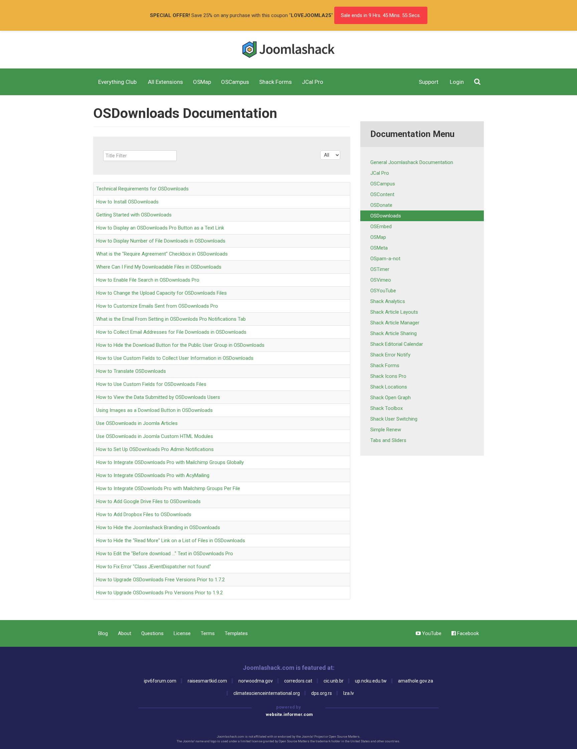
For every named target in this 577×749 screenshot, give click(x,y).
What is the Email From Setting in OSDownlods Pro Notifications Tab (171, 319)
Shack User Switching (393, 419)
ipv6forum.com (160, 681)
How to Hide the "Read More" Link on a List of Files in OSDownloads (170, 541)
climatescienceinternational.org (266, 693)
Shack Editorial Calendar (396, 344)
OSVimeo (380, 280)
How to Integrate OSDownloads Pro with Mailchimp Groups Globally (170, 462)
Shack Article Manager (394, 323)
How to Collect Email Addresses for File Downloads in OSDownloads (171, 332)
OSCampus (382, 184)
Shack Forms (384, 365)
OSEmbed (381, 226)
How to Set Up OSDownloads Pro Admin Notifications (155, 449)
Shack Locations (388, 387)
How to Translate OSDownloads (131, 371)
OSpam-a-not (385, 259)
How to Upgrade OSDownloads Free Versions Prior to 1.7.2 (160, 580)
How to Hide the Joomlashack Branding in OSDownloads (158, 528)
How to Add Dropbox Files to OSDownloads (143, 514)
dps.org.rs (321, 693)
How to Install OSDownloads (127, 202)
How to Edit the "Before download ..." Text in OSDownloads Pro (164, 554)
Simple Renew (385, 430)
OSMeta (379, 248)
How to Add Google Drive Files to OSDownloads (148, 501)
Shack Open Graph (390, 398)
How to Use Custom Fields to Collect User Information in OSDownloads (174, 358)
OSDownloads (385, 216)
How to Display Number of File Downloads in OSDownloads (160, 241)
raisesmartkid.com (207, 681)
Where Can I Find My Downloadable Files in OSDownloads (158, 267)
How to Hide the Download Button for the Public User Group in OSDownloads (180, 345)
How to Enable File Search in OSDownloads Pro (147, 280)
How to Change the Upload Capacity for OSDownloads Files (161, 293)
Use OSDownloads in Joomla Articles (137, 423)
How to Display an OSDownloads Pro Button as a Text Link (160, 228)
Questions (152, 633)
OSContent (382, 194)
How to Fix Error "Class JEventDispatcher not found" (153, 567)
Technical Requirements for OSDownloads (142, 189)
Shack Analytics (387, 301)
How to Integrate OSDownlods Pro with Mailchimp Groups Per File (168, 488)
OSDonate (381, 205)
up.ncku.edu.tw (371, 681)
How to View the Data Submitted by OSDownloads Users (158, 397)
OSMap (378, 237)
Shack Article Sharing (393, 333)
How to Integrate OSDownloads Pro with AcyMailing (152, 475)
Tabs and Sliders (388, 440)
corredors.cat (298, 681)
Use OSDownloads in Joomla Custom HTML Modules (154, 436)
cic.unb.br (334, 681)
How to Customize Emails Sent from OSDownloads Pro (157, 306)
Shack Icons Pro (388, 376)
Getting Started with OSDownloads (134, 215)
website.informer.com (289, 714)
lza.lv (348, 693)
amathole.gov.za (415, 681)
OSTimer (379, 269)
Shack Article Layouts (394, 312)
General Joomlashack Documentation (411, 162)
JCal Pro (379, 173)
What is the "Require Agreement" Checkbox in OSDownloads (162, 254)
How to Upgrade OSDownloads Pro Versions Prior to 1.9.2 (159, 593)
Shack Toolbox (386, 408)
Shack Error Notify (390, 355)
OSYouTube (383, 291)
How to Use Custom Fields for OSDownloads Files (151, 384)
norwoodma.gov (255, 681)
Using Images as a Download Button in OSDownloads (154, 410)
